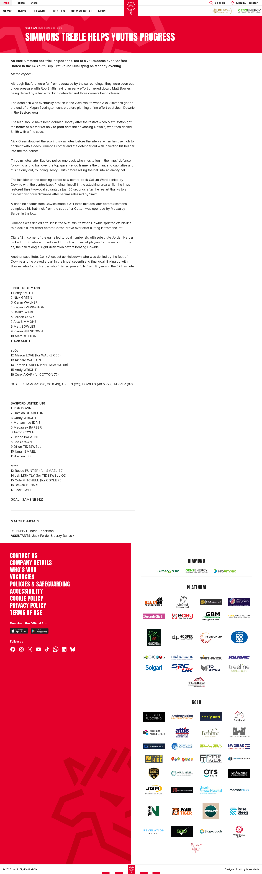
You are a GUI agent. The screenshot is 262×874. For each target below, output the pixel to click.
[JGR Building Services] (154, 790)
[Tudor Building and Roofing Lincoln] (197, 681)
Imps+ (23, 11)
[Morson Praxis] (239, 790)
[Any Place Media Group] (154, 732)
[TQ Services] (211, 668)
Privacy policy (28, 605)
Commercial (82, 11)
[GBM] (211, 616)
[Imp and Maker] (239, 773)
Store (34, 2)
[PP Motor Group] (211, 811)
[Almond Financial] (182, 602)
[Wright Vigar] (197, 847)
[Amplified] (211, 716)
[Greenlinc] (154, 637)
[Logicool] (154, 657)
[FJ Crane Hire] (154, 759)
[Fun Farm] (182, 759)
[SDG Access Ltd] (182, 832)
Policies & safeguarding (40, 584)
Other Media (252, 869)
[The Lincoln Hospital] (211, 790)
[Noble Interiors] (154, 811)
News (7, 11)
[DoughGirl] (154, 616)
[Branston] (168, 571)
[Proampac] (225, 571)
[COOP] (239, 637)
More (102, 11)
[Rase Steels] (239, 811)
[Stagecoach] (211, 832)
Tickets (20, 2)
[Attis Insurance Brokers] (182, 732)
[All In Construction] (154, 602)
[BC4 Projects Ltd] (211, 602)
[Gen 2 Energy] (197, 571)
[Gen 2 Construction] (239, 616)
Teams (39, 11)
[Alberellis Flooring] (154, 717)
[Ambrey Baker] (182, 716)
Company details (31, 563)
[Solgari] (154, 668)
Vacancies (22, 577)
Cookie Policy (26, 598)
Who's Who (23, 570)
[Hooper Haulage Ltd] (182, 637)
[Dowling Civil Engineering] (182, 746)
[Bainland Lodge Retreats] (211, 732)
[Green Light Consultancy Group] (182, 773)
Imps (6, 2)
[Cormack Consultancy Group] (239, 602)
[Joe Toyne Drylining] (182, 790)
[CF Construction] (154, 746)
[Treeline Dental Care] (239, 668)
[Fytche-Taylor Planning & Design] (211, 758)
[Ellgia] (211, 746)
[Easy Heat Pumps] (182, 616)
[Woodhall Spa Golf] (239, 831)
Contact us (24, 556)
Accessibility (26, 591)
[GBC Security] (154, 773)
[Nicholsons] (182, 657)
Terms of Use (26, 612)
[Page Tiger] (182, 811)
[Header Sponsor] (249, 11)
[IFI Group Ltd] (211, 637)
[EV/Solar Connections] (239, 746)
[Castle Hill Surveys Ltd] (239, 732)
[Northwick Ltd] (211, 657)
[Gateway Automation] (239, 759)
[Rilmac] (239, 657)
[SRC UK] (182, 668)
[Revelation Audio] (154, 832)
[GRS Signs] (211, 773)
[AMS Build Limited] (239, 716)
